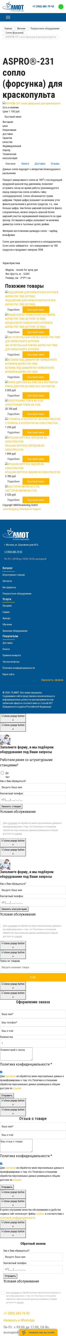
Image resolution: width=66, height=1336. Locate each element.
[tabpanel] (33, 223)
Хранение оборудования (15, 630)
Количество (6, 1037)
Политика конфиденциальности (19, 668)
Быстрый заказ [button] (36, 309)
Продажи (7, 605)
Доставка (8, 643)
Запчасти (7, 581)
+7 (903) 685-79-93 (43, 6)
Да (6, 773)
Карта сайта (8, 674)
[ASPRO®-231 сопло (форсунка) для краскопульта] (33, 104)
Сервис (6, 612)
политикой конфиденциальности (17, 1217)
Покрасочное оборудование (17, 593)
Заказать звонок (52, 680)
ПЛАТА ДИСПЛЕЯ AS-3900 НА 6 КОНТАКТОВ (30, 386)
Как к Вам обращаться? (13, 781)
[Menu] (8, 17)
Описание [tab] (10, 163)
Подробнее (13, 309)
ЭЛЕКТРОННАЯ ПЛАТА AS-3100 (22, 404)
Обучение (7, 624)
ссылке (18, 833)
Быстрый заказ (13, 116)
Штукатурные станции (14, 574)
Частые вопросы (11, 661)
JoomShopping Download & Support (22, 509)
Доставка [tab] (40, 163)
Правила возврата (12, 655)
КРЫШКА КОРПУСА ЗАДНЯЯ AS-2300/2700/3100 (32, 472)
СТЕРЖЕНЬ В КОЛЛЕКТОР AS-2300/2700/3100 (31, 423)
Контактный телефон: (11, 793)
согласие (12, 823)
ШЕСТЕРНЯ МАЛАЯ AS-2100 (21, 490)
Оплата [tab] (25, 163)
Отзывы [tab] (55, 163)
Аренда (6, 618)
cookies (40, 1213)
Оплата (6, 649)
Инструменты (9, 587)
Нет (7, 777)
